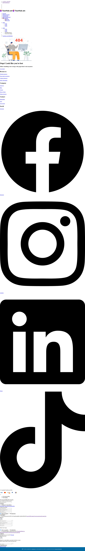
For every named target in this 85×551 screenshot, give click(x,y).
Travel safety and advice (5, 76)
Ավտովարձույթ (6, 17)
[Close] (0, 494)
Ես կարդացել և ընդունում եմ (12, 532)
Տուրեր (4, 13)
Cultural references (3, 78)
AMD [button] (3, 22)
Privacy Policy (3, 92)
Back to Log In (3, 546)
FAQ (1, 101)
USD (6, 24)
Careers (1, 89)
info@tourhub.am (5, 2)
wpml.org (33, 549)
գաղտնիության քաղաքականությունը (36, 516)
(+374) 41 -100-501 (6, 1)
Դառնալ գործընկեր (7, 36)
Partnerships (2, 99)
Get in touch (2, 103)
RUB (6, 26)
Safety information (3, 80)
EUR (6, 23)
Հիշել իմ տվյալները (6, 504)
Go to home (2, 68)
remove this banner (58, 549)
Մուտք (12, 534)
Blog (1, 87)
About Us (2, 85)
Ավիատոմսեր (6, 14)
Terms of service (3, 94)
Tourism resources (3, 74)
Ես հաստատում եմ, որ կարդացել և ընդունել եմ (23, 516)
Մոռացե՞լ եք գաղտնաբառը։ (7, 506)
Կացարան (5, 15)
